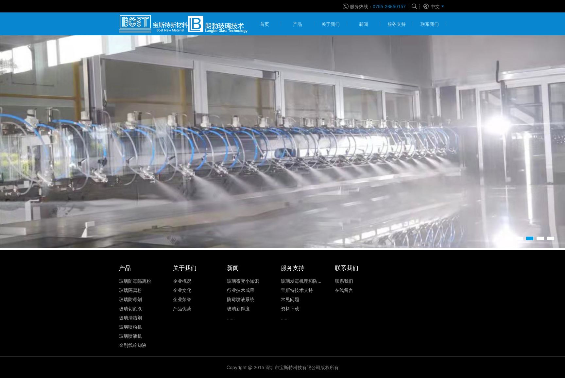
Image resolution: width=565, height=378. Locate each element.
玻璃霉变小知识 (243, 281)
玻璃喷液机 (130, 336)
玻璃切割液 (130, 308)
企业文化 (182, 290)
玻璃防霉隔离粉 (135, 281)
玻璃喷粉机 (130, 326)
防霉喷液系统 (240, 299)
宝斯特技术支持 (297, 290)
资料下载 (290, 308)
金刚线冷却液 (132, 345)
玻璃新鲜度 (238, 308)
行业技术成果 (240, 290)
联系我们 (344, 281)
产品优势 (182, 308)
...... (231, 317)
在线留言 (344, 290)
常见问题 (290, 299)
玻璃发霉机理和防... (301, 281)
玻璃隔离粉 (130, 290)
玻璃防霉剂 (130, 299)
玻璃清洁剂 (130, 317)
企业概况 (182, 281)
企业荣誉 (182, 299)
